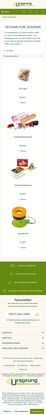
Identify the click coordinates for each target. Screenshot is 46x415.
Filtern (9, 51)
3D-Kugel (23, 89)
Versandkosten (38, 358)
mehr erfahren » (16, 44)
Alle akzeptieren (21, 411)
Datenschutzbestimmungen (26, 320)
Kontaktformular (9, 365)
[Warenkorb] (43, 12)
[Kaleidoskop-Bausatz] (23, 121)
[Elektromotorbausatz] (23, 169)
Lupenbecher (23, 234)
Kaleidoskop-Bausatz (23, 137)
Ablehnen (7, 411)
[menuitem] (5, 12)
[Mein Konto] (37, 12)
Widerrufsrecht (35, 365)
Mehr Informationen (31, 404)
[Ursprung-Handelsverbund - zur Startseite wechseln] (23, 4)
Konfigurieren (37, 411)
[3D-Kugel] (23, 72)
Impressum (23, 369)
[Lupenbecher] (23, 217)
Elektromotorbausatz (23, 185)
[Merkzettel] (30, 12)
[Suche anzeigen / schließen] (24, 12)
